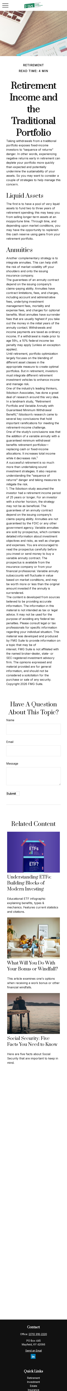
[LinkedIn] (33, 1356)
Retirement (33, 1377)
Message (12, 763)
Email (9, 742)
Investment (33, 1381)
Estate (33, 1385)
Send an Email (33, 1350)
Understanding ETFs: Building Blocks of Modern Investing (29, 883)
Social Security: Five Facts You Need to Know (32, 1042)
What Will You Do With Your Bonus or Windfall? (32, 966)
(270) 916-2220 (38, 1334)
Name (10, 720)
